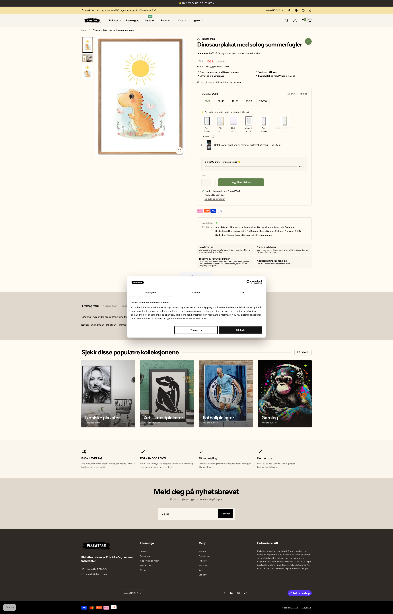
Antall (203, 176)
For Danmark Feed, (256, 231)
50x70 (249, 101)
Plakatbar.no (206, 38)
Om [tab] (242, 292)
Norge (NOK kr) (272, 10)
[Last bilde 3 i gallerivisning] (87, 71)
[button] (114, 20)
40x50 (235, 101)
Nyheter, (270, 231)
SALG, (298, 231)
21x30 (207, 101)
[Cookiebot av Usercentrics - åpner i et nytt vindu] (248, 282)
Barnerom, (290, 227)
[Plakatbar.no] (96, 549)
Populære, (289, 231)
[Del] (308, 41)
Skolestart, (220, 235)
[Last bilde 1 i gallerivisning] (87, 44)
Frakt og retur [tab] (90, 306)
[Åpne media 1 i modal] (140, 96)
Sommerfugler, (234, 235)
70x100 (263, 101)
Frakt (212, 66)
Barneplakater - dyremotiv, (270, 227)
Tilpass (194, 330)
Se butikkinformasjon (214, 199)
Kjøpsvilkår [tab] (110, 306)
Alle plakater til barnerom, (228, 227)
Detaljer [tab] (196, 292)
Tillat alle (240, 330)
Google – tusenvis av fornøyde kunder (239, 53)
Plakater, (279, 231)
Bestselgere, (221, 231)
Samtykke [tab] (150, 292)
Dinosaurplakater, (237, 231)
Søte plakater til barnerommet (257, 235)
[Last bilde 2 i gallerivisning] (87, 58)
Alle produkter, (249, 227)
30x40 (221, 101)
